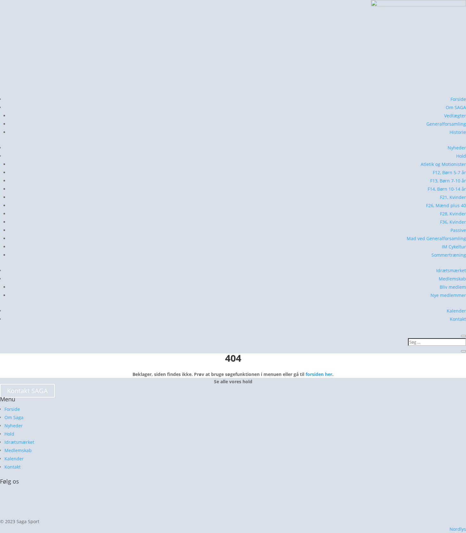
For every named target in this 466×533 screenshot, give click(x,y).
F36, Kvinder (453, 222)
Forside (458, 99)
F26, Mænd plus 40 (446, 205)
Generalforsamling (446, 124)
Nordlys (458, 529)
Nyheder (457, 148)
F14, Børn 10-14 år (447, 189)
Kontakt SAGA (27, 390)
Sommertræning (448, 255)
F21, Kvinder (453, 197)
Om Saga (13, 417)
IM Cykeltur (454, 247)
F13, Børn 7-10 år (448, 181)
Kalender (456, 311)
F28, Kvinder (453, 214)
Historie (458, 132)
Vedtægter (455, 116)
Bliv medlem (453, 287)
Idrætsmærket (451, 270)
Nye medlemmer (448, 295)
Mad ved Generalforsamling (436, 238)
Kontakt (458, 319)
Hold (461, 156)
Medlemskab (452, 279)
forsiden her (319, 374)
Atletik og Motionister (443, 164)
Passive (458, 230)
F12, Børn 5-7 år (449, 172)
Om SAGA (456, 107)
